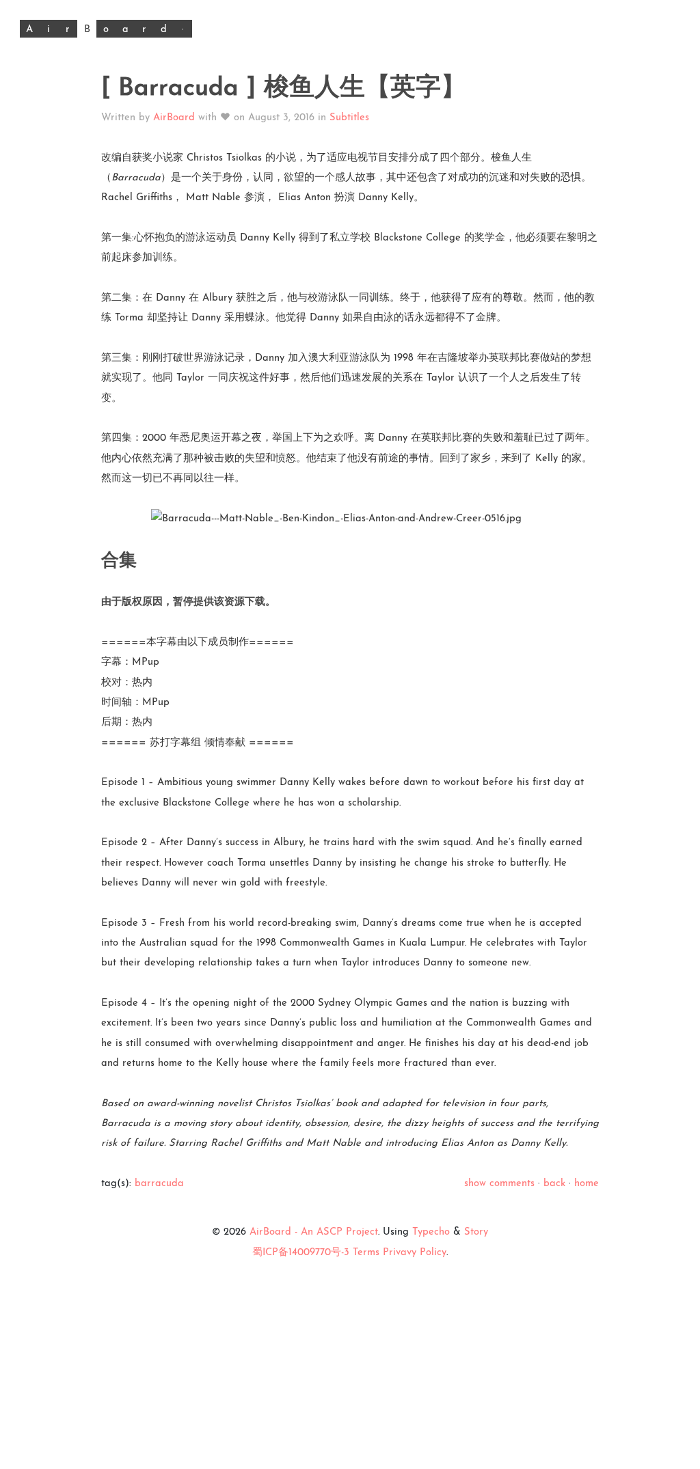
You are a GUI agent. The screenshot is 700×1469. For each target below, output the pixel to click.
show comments (499, 1184)
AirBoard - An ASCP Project (314, 1232)
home (586, 1184)
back (554, 1184)
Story (476, 1232)
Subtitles (349, 118)
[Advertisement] (350, 1358)
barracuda (159, 1184)
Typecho (431, 1232)
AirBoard (174, 118)
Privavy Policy (414, 1253)
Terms (366, 1253)
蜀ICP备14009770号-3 (300, 1253)
